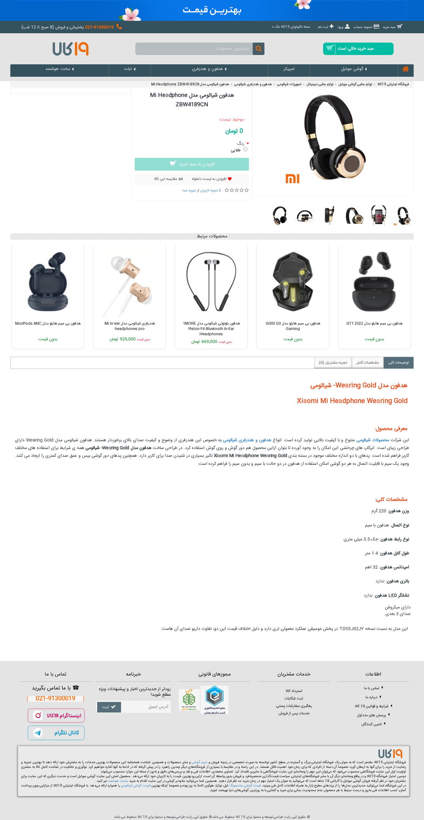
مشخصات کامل (367, 363)
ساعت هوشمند (118, 781)
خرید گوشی (200, 762)
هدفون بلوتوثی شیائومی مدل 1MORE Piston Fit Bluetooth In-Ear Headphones (211, 328)
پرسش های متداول (371, 715)
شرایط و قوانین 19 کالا (372, 706)
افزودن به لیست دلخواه (209, 179)
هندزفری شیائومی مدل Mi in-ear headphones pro (130, 326)
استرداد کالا (294, 691)
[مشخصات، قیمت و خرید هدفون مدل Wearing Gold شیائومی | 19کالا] (333, 183)
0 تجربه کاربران (211, 191)
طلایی (236, 150)
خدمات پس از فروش (293, 713)
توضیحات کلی (398, 363)
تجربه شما (189, 191)
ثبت (105, 707)
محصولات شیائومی (372, 440)
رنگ (241, 143)
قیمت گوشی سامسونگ (245, 786)
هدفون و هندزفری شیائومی (247, 440)
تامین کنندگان (371, 724)
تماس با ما (371, 688)
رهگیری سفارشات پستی (294, 706)
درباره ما (371, 697)
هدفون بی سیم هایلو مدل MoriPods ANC (48, 323)
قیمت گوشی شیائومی (135, 786)
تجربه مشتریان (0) (333, 363)
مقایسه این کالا (165, 179)
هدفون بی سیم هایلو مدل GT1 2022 (374, 323)
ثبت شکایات (294, 698)
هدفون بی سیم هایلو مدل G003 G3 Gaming (293, 326)
